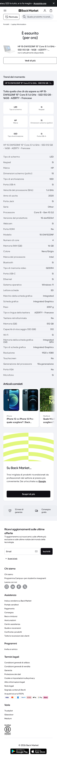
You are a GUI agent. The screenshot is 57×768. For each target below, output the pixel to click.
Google (42, 481)
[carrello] (51, 10)
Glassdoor (8, 714)
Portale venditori (11, 604)
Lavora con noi (10, 582)
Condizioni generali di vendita (17, 666)
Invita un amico (10, 649)
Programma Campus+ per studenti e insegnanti (25, 578)
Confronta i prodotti (13, 632)
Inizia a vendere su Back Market (17, 601)
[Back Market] (28, 10)
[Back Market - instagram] (6, 586)
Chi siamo (8, 574)
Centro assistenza (12, 624)
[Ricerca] (24, 16)
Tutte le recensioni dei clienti (16, 636)
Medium (8, 718)
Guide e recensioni (12, 628)
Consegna (8, 612)
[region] (28, 408)
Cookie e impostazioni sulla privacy (19, 678)
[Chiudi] (53, 3)
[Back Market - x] (25, 586)
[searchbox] (40, 16)
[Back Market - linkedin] (13, 586)
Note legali (9, 686)
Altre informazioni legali (14, 682)
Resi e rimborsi (10, 616)
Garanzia (8, 670)
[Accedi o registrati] (45, 10)
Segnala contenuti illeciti (15, 690)
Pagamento (9, 608)
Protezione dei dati (12, 674)
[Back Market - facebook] (19, 586)
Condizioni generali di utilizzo (17, 662)
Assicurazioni (10, 620)
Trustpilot (8, 710)
